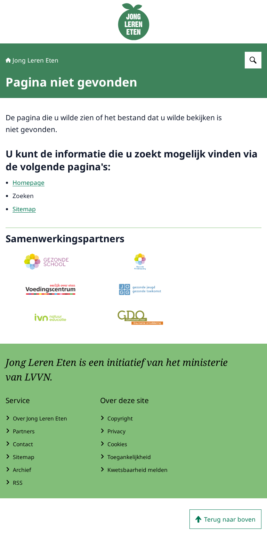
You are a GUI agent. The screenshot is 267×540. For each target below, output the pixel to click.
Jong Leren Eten (35, 60)
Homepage (28, 182)
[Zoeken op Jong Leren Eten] (253, 60)
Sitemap (24, 209)
